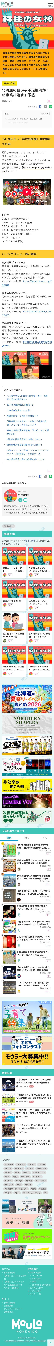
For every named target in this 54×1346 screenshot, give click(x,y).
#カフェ (8, 1168)
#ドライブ (37, 1177)
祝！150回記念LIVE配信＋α (20, 405)
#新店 (7, 1177)
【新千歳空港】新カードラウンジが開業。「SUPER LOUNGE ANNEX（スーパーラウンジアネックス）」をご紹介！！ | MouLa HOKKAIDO (34, 892)
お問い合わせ (9, 1303)
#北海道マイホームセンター (16, 1189)
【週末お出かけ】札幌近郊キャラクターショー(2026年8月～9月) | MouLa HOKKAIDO (33, 923)
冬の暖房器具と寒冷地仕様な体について (26, 459)
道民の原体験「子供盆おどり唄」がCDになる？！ (13, 669)
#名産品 (42, 1189)
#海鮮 (19, 1185)
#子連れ (8, 1172)
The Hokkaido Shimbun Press (17, 1341)
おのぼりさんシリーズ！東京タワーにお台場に (39, 603)
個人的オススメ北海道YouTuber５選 (13, 635)
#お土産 (29, 1181)
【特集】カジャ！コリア (14, 1282)
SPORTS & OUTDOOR (41, 1285)
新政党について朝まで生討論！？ (22, 416)
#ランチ (41, 1164)
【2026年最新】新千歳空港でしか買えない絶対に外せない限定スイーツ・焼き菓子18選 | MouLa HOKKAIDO (33, 846)
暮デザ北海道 (9, 1273)
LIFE (34, 1282)
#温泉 (33, 1189)
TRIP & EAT (37, 1276)
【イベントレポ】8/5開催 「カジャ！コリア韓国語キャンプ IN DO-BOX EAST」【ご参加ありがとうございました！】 (33, 1127)
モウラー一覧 (35, 1294)
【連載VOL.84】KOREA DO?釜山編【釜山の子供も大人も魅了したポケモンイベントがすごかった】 (34, 1142)
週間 (27, 837)
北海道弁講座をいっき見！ (19, 410)
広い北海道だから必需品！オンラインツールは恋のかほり (39, 636)
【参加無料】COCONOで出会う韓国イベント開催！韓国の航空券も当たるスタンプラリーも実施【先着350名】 (34, 1081)
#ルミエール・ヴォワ (32, 1193)
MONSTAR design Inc (40, 1341)
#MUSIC (8, 1181)
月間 (45, 837)
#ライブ (26, 1172)
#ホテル (28, 1185)
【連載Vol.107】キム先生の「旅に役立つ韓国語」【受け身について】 (34, 1096)
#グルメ (30, 1168)
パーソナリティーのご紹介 (18, 123)
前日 (9, 837)
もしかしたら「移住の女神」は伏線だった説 (25, 119)
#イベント (21, 1164)
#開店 (15, 1177)
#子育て (31, 1164)
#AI (45, 1193)
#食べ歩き (9, 1185)
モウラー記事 (35, 1273)
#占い (17, 1193)
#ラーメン (19, 1168)
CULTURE (36, 1279)
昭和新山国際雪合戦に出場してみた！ (25, 439)
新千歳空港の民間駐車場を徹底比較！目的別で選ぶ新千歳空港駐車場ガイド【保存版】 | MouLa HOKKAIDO (33, 877)
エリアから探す (36, 1288)
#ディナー (25, 1177)
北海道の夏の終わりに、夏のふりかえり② (39, 668)
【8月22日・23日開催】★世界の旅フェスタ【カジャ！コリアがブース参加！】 (34, 1111)
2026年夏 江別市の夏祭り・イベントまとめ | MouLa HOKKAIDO (34, 938)
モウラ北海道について (13, 1285)
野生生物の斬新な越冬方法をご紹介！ (25, 445)
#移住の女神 (8, 526)
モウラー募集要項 (11, 1288)
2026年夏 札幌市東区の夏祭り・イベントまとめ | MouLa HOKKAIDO (33, 953)
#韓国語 (19, 1181)
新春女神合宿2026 (12, 600)
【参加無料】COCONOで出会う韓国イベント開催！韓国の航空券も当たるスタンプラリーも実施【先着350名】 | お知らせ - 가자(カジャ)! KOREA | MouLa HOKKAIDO (33, 969)
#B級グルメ (41, 1168)
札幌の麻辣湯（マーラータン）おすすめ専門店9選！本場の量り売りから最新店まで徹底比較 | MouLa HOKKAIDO (33, 862)
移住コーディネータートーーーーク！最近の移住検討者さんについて (13, 572)
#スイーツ (9, 1164)
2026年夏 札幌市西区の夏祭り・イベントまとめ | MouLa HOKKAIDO (33, 908)
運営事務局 (8, 1312)
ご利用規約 (8, 1306)
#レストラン (41, 1181)
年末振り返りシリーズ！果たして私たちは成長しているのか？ (39, 570)
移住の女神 (9, 83)
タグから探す (35, 1291)
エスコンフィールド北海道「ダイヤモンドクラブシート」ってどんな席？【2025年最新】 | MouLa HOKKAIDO (33, 984)
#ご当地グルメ (39, 1172)
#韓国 (17, 1172)
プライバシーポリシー (13, 1309)
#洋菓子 (8, 1193)
